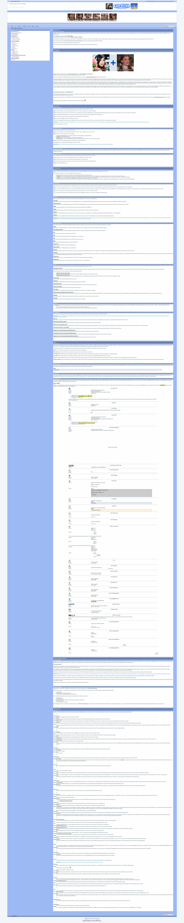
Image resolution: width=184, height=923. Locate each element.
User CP (13, 42)
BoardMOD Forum (92, 810)
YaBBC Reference (15, 54)
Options (13, 46)
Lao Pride (73, 11)
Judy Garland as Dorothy (89, 11)
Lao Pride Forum (14, 28)
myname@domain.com (95, 417)
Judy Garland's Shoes (108, 11)
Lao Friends (24, 26)
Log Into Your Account (15, 38)
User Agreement (14, 35)
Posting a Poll (14, 53)
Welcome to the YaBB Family (17, 32)
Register (24, 3)
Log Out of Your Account (16, 39)
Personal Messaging (15, 56)
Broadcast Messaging (15, 57)
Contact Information (15, 45)
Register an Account (15, 37)
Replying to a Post (15, 52)
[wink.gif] (70, 867)
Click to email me (94, 419)
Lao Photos (78, 11)
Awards (37, 26)
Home (12, 26)
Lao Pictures (83, 11)
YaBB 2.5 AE (98, 920)
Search (19, 26)
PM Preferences (14, 48)
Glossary (13, 59)
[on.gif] (91, 412)
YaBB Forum (93, 393)
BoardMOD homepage (108, 808)
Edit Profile (14, 44)
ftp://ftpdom (93, 405)
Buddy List (14, 47)
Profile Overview (14, 43)
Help (15, 26)
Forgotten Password (15, 40)
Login (20, 3)
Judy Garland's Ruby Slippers (99, 11)
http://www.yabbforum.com (96, 391)
